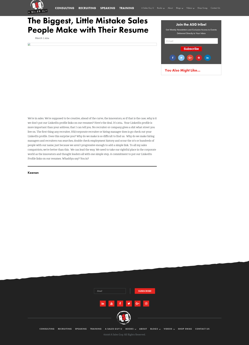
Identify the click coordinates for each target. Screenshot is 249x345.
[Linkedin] (207, 58)
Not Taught (162, 17)
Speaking (107, 8)
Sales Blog (181, 13)
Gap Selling (163, 13)
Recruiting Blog (183, 17)
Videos (189, 7)
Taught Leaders (193, 20)
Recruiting (87, 8)
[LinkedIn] (103, 304)
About (170, 7)
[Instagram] (146, 304)
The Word (191, 17)
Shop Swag (202, 7)
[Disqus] (124, 212)
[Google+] (190, 58)
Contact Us (215, 7)
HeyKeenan (192, 13)
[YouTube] (111, 304)
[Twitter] (181, 58)
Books (160, 7)
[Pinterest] (199, 58)
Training (126, 8)
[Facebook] (172, 58)
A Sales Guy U (147, 7)
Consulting (64, 8)
